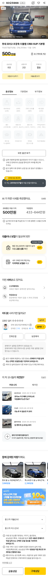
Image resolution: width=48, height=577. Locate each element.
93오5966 (15, 3)
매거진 (35, 385)
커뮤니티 (13, 385)
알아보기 (24, 247)
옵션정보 (9, 91)
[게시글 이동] (24, 396)
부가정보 (38, 91)
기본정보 (24, 91)
